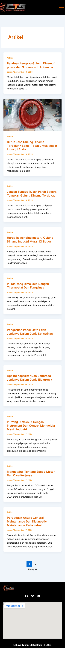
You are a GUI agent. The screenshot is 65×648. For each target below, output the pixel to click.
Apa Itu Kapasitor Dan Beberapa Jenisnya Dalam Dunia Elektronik (29, 377)
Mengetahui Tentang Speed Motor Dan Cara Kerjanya (31, 473)
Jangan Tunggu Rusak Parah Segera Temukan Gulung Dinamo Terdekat (31, 193)
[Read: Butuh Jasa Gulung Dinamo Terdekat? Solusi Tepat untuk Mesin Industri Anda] (32, 114)
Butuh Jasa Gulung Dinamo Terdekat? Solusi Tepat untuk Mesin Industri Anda (32, 145)
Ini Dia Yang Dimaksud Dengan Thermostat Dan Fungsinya (28, 285)
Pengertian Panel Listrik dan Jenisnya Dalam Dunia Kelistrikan (30, 331)
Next (32, 569)
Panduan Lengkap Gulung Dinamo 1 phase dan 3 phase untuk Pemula (31, 65)
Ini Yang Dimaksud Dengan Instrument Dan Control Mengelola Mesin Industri (31, 425)
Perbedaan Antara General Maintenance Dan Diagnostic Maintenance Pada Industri (27, 521)
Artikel (10, 58)
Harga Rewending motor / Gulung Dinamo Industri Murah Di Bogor (30, 239)
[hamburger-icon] (61, 8)
